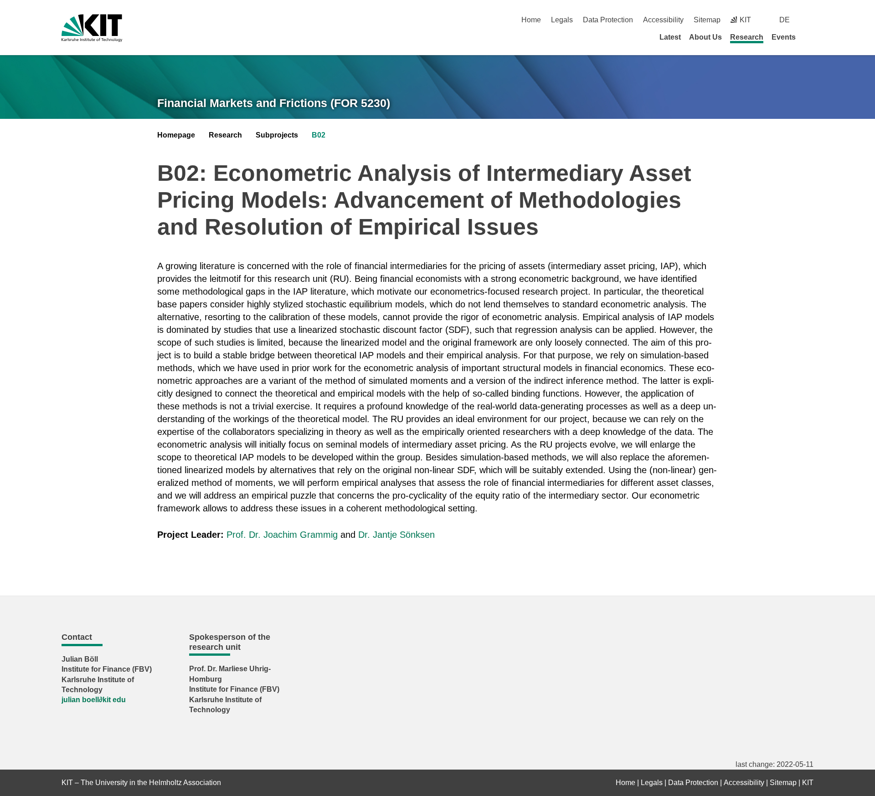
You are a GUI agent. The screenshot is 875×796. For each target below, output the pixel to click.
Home (531, 20)
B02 (318, 135)
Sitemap (707, 20)
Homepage (176, 135)
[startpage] (810, 36)
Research (746, 37)
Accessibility (663, 20)
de (784, 20)
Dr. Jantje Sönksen (396, 535)
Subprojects (277, 135)
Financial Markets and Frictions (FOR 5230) (273, 103)
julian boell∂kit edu (94, 700)
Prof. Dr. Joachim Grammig (282, 535)
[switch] (810, 19)
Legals (562, 20)
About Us (705, 37)
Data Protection (608, 20)
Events (784, 37)
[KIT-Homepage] (92, 28)
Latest (670, 37)
